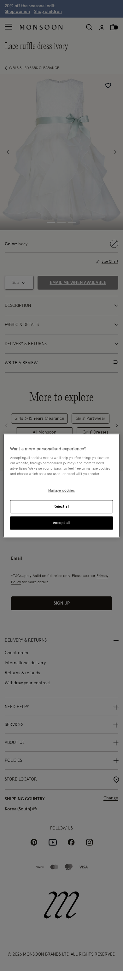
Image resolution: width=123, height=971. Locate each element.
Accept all (61, 523)
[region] (61, 486)
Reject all (61, 506)
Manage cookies (61, 491)
